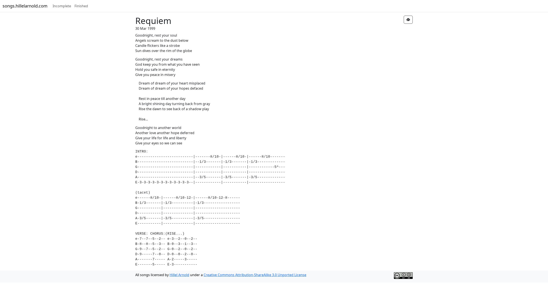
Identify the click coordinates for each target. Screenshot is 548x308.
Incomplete (62, 6)
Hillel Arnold (179, 274)
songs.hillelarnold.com (25, 6)
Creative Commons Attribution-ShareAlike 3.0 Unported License (255, 274)
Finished (81, 6)
